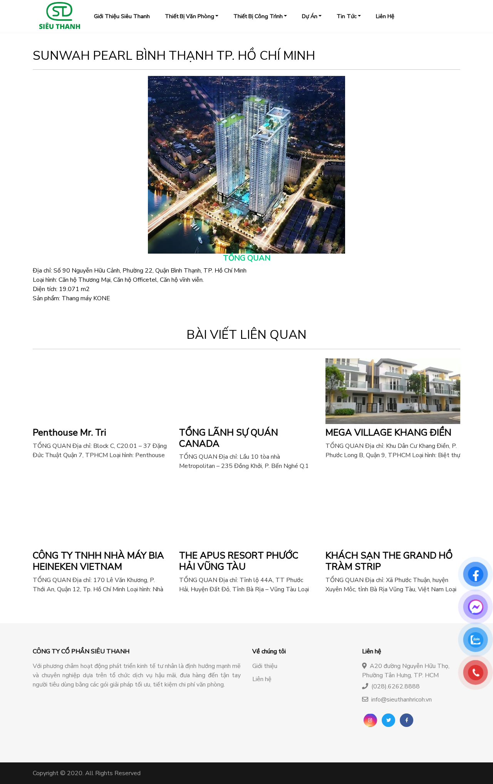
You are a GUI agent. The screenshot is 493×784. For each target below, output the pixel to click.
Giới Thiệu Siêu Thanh (122, 16)
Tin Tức (347, 16)
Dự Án (309, 16)
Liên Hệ (385, 16)
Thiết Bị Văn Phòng (189, 16)
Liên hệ (262, 679)
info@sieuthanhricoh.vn (401, 699)
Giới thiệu (264, 666)
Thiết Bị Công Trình (258, 16)
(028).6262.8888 (395, 686)
